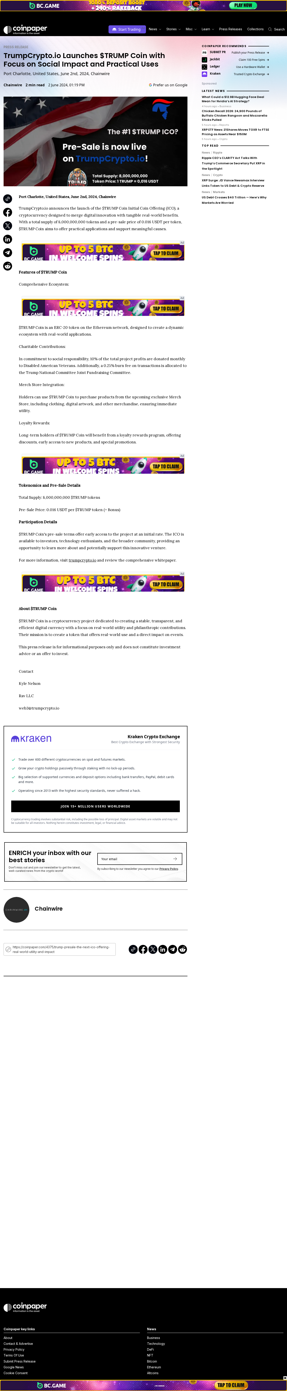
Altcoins (153, 1373)
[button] (230, 29)
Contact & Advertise (18, 1343)
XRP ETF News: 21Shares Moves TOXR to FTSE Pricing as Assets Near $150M (235, 132)
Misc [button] (189, 29)
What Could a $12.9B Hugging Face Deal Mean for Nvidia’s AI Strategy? (233, 99)
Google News (14, 1367)
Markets (219, 192)
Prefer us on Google (170, 84)
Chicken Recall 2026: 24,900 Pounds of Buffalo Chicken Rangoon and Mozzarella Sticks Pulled (234, 115)
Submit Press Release (20, 1361)
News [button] (153, 29)
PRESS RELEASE (16, 47)
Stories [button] (171, 29)
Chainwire (13, 84)
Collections (255, 29)
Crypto (218, 175)
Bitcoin (152, 1361)
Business (153, 1338)
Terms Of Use (14, 1355)
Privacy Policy (168, 868)
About (8, 1338)
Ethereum (154, 1367)
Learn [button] (206, 29)
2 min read (35, 84)
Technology (156, 1343)
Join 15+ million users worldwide (95, 806)
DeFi (150, 1349)
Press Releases (230, 29)
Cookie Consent (16, 1373)
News (206, 152)
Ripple (217, 152)
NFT (150, 1355)
